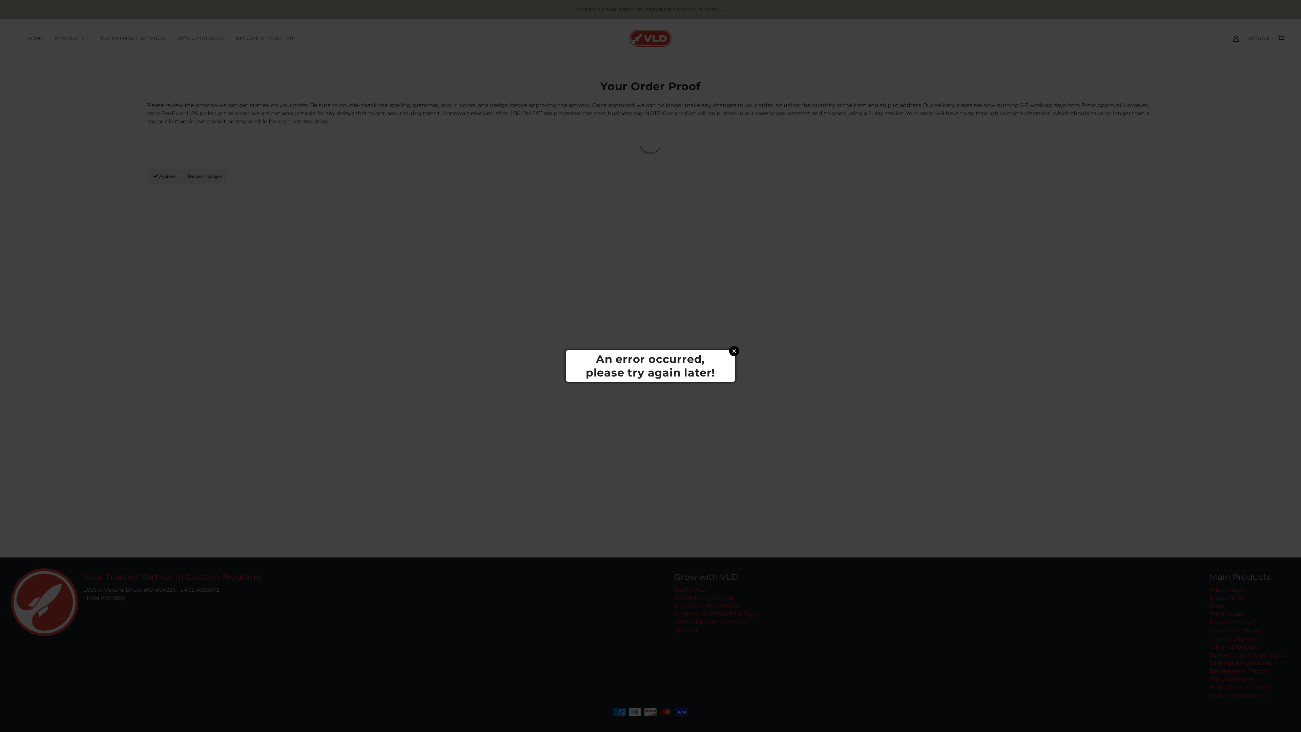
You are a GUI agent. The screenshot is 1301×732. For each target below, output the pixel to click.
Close (734, 351)
